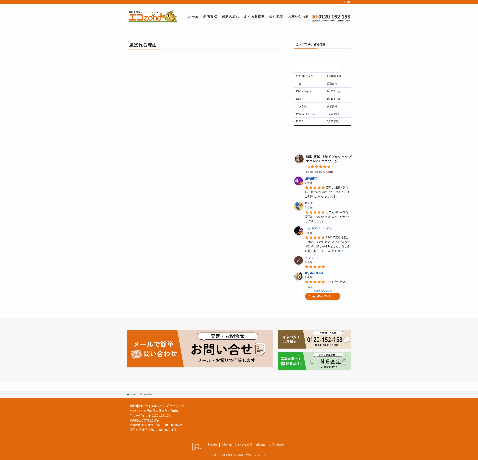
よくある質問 (244, 444)
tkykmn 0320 (314, 273)
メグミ (309, 257)
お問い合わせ (276, 444)
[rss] (343, 2)
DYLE (309, 203)
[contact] (348, 2)
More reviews (323, 291)
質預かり (199, 448)
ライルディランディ (318, 228)
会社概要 (260, 444)
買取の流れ (227, 444)
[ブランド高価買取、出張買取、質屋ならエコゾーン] (153, 16)
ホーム (197, 444)
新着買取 (213, 444)
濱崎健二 (311, 178)
